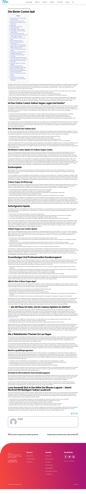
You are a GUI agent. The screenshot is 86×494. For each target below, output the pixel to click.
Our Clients (60, 2)
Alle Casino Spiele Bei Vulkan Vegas (18, 67)
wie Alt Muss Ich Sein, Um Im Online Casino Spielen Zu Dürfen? (18, 35)
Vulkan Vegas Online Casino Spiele (17, 60)
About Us (37, 2)
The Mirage (12, 56)
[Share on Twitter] (74, 414)
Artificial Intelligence (49, 468)
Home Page (29, 2)
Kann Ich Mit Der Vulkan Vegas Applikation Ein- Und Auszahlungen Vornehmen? (18, 79)
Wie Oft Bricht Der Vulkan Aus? (17, 21)
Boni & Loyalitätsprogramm (16, 40)
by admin (20, 419)
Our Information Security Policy (51, 471)
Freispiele (12, 75)
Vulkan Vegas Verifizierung (16, 26)
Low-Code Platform (49, 465)
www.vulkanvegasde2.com (13, 111)
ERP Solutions (29, 462)
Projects (52, 2)
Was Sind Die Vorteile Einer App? (17, 54)
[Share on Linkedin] (77, 414)
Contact (67, 2)
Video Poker (13, 61)
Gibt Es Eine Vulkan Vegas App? (17, 33)
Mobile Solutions (30, 455)
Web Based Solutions (31, 458)
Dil (73, 2)
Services (44, 2)
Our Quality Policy (48, 474)
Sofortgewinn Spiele (14, 28)
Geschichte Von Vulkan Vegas (16, 68)
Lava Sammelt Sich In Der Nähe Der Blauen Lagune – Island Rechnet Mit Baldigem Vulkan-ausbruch (18, 46)
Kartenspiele (13, 25)
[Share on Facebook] (72, 414)
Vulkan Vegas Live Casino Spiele (17, 29)
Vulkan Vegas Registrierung (16, 66)
